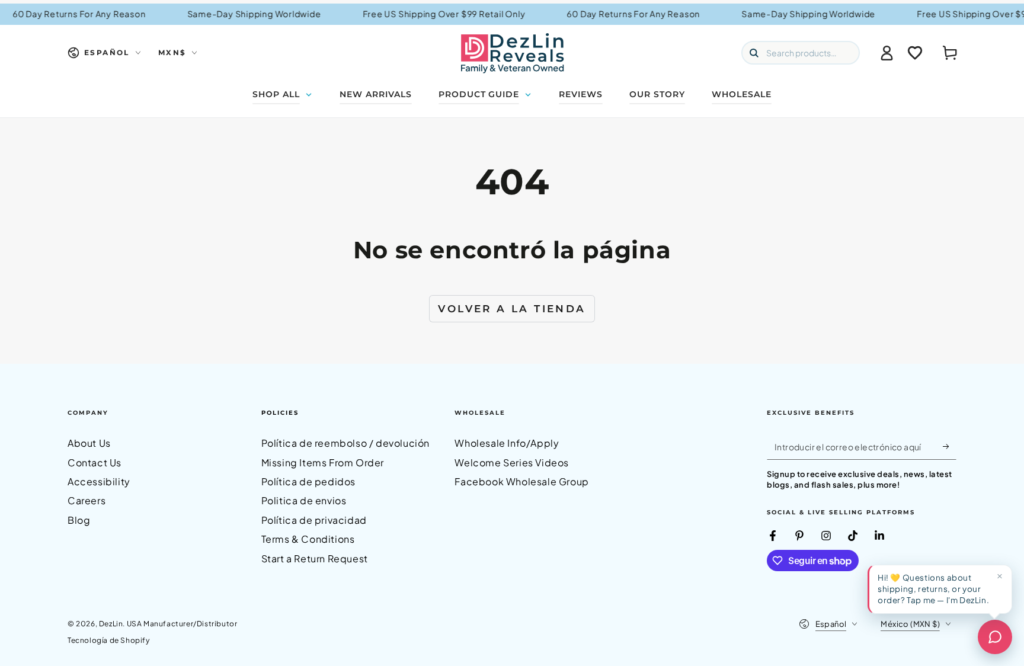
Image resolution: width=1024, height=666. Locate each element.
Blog (79, 520)
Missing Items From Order (322, 462)
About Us (89, 443)
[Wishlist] (915, 53)
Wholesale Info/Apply (507, 443)
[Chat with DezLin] (995, 637)
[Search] (753, 52)
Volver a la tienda (511, 309)
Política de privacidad (314, 520)
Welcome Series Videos (512, 462)
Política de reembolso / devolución (345, 443)
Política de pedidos (308, 481)
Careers (86, 500)
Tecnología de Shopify (109, 640)
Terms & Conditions (308, 539)
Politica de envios (304, 500)
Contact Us (94, 462)
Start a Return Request (314, 558)
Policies (280, 413)
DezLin (111, 623)
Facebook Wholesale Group (521, 481)
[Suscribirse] (949, 446)
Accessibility (99, 481)
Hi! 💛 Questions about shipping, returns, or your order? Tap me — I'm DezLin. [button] (933, 588)
